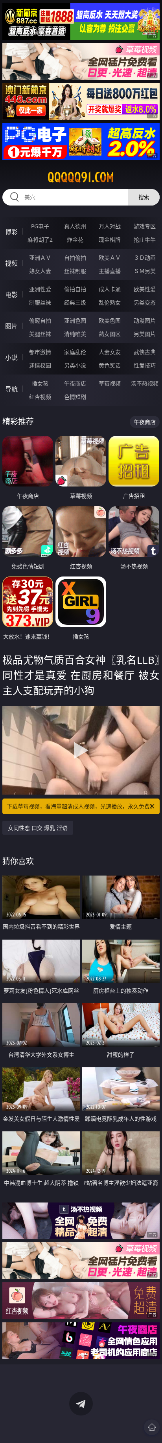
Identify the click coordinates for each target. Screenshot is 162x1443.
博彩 (11, 232)
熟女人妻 (40, 271)
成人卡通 (110, 289)
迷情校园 (40, 365)
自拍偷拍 (75, 257)
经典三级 (75, 302)
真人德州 (75, 226)
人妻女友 (110, 352)
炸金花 (75, 239)
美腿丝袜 (40, 334)
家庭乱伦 (75, 352)
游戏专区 (145, 226)
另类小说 (75, 365)
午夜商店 (75, 383)
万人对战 (110, 226)
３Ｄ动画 (145, 257)
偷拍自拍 (75, 289)
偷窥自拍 (40, 320)
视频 (11, 263)
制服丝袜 (40, 302)
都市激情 (40, 352)
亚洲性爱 (40, 289)
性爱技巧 (145, 365)
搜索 (143, 197)
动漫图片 (145, 320)
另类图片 (145, 334)
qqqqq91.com (81, 177)
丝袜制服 (75, 271)
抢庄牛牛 (145, 239)
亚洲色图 (75, 320)
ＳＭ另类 (145, 271)
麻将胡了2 (40, 239)
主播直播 (110, 271)
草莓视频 (110, 383)
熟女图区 (110, 334)
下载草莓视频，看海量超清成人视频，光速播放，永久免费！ (81, 806)
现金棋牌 (110, 239)
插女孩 (40, 383)
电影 (11, 294)
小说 (11, 357)
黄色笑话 (110, 365)
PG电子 (40, 226)
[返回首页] (152, 1427)
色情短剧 (75, 396)
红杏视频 (40, 396)
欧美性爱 (145, 289)
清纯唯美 (75, 334)
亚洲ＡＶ (40, 257)
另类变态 (145, 302)
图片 (11, 326)
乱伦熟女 (110, 302)
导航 (11, 389)
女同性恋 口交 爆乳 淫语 (38, 828)
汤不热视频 (144, 383)
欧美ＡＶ (110, 257)
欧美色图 (110, 320)
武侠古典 (145, 352)
